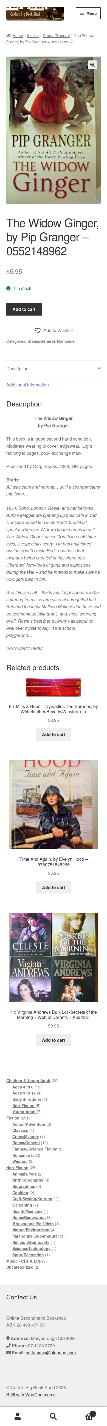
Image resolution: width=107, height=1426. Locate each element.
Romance (66, 341)
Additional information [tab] (27, 384)
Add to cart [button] (53, 734)
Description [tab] (17, 368)
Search (53, 1416)
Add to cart (23, 309)
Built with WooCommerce (31, 1394)
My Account (18, 1416)
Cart (82, 1412)
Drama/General (56, 35)
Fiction (33, 35)
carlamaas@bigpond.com (51, 1352)
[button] (92, 64)
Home (18, 35)
